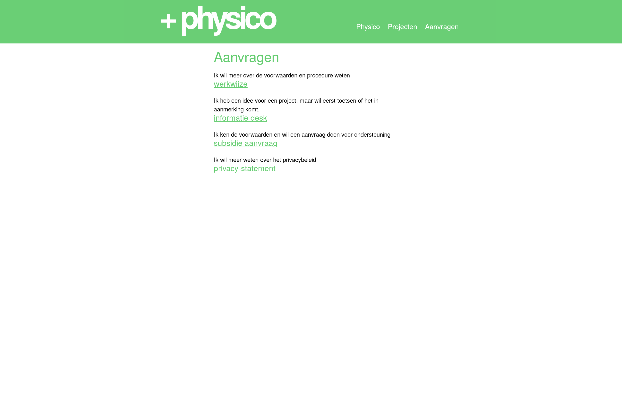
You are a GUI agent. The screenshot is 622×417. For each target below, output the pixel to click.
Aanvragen (442, 26)
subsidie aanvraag (245, 142)
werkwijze (231, 83)
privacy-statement (245, 167)
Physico (368, 26)
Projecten (402, 26)
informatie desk (240, 117)
